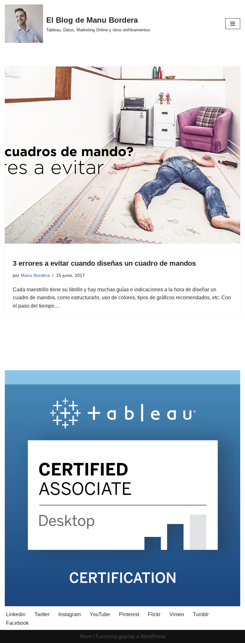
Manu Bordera (35, 275)
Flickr (154, 614)
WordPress (153, 636)
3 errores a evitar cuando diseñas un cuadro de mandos (104, 263)
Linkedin (16, 614)
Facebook (17, 623)
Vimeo (176, 614)
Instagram (69, 614)
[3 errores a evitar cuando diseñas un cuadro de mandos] (122, 155)
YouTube (100, 614)
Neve (86, 636)
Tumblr (201, 614)
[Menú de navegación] (232, 23)
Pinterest (129, 614)
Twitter (41, 614)
